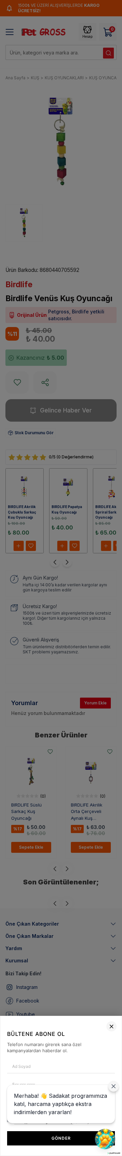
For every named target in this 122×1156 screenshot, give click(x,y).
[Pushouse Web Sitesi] (113, 1153)
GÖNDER (61, 1138)
